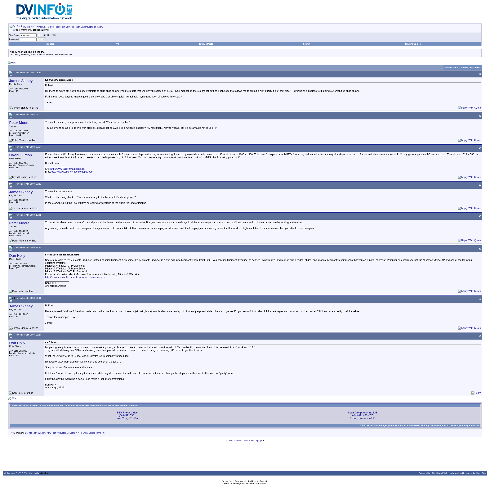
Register (50, 44)
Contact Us (424, 473)
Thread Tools (451, 67)
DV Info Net (28, 27)
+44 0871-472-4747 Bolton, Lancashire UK (363, 415)
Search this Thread (470, 67)
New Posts (249, 440)
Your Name (14, 35)
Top (484, 473)
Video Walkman (235, 440)
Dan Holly (17, 256)
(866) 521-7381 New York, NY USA (127, 415)
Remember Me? (48, 35)
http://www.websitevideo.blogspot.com (72, 171)
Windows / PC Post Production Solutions (55, 27)
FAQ (117, 44)
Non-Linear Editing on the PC (89, 27)
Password (14, 39)
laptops (259, 440)
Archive (476, 473)
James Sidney (21, 81)
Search (306, 44)
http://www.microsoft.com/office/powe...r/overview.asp (75, 277)
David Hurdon (20, 155)
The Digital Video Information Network (451, 473)
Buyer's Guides (413, 44)
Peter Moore (19, 123)
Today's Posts (206, 44)
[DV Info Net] (44, 19)
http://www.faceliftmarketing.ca (67, 168)
